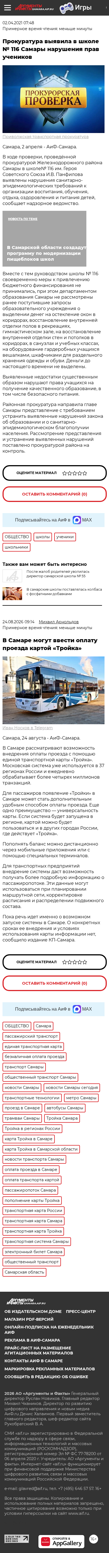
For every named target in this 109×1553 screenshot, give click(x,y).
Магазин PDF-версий (29, 1319)
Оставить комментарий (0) (54, 494)
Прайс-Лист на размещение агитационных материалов (38, 1351)
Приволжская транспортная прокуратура (46, 136)
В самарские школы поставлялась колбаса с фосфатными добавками (64, 591)
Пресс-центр (81, 1311)
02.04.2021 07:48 (18, 22)
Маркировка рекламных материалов (49, 1368)
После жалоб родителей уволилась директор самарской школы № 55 (58, 573)
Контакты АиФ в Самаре (33, 1360)
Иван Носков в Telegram (28, 727)
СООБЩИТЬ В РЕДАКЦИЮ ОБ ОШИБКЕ (46, 1376)
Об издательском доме (32, 1311)
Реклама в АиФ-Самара (32, 1340)
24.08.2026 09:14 (18, 621)
